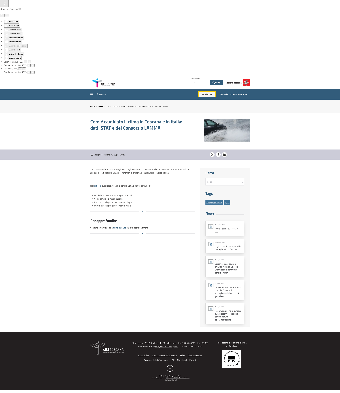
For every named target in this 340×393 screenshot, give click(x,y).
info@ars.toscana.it (163, 346)
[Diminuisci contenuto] (25, 62)
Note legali (182, 360)
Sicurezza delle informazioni (156, 360)
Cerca (217, 82)
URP (173, 360)
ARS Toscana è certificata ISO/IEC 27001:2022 (232, 344)
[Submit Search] (243, 181)
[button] (91, 94)
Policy (182, 355)
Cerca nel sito (196, 79)
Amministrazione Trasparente (164, 355)
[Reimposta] (2, 15)
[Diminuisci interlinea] (20, 68)
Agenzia (101, 94)
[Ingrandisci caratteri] (33, 65)
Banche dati (207, 94)
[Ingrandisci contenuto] (29, 62)
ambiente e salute (214, 202)
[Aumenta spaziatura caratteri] (33, 72)
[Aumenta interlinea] (24, 68)
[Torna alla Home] (103, 82)
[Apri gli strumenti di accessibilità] (4, 3)
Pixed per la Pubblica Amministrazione (178, 378)
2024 (227, 202)
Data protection (195, 355)
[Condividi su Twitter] (212, 154)
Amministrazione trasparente (233, 94)
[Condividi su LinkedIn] (224, 154)
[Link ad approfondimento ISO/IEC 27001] (231, 358)
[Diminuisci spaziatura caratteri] (29, 72)
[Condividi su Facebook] (218, 154)
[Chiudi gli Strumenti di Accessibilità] (7, 15)
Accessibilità (143, 355)
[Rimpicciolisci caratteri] (29, 65)
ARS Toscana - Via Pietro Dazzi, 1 (146, 343)
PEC (176, 346)
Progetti (192, 360)
